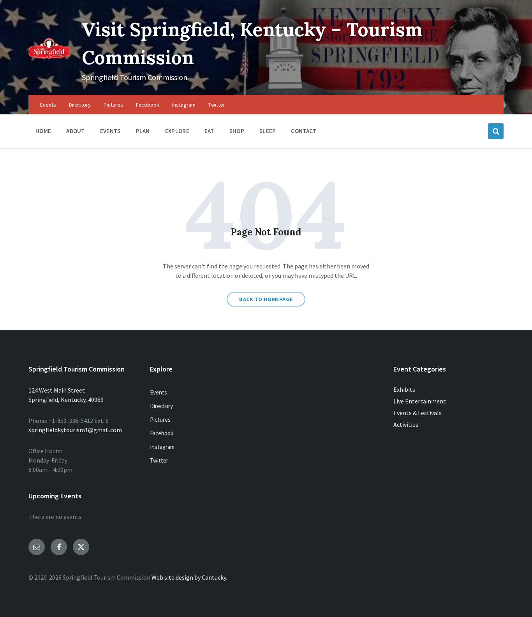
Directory (161, 406)
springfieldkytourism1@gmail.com (75, 430)
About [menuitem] (75, 131)
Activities (405, 424)
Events (158, 392)
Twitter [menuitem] (216, 104)
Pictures (160, 419)
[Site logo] (49, 57)
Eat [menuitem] (209, 131)
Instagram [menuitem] (184, 104)
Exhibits (404, 389)
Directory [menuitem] (80, 104)
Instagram (162, 446)
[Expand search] (496, 131)
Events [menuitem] (48, 104)
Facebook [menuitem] (147, 104)
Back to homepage (266, 299)
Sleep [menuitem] (267, 131)
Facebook (161, 433)
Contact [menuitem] (303, 131)
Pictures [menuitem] (113, 104)
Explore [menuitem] (177, 131)
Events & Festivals (417, 413)
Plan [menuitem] (143, 131)
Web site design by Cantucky (188, 577)
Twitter (159, 460)
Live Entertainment (419, 401)
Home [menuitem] (43, 131)
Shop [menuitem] (236, 131)
